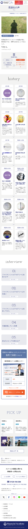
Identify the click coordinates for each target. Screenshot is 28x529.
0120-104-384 (15, 482)
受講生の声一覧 (14, 451)
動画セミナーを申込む (15, 392)
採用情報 (5, 508)
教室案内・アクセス (8, 504)
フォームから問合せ (20, 476)
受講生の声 (7, 458)
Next (26, 433)
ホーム (1, 459)
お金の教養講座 (5, 152)
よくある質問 (7, 476)
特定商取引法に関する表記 (9, 518)
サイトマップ (6, 511)
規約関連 (5, 513)
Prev (2, 433)
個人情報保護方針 (7, 515)
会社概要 (5, 506)
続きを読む (13, 279)
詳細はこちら (19, 396)
